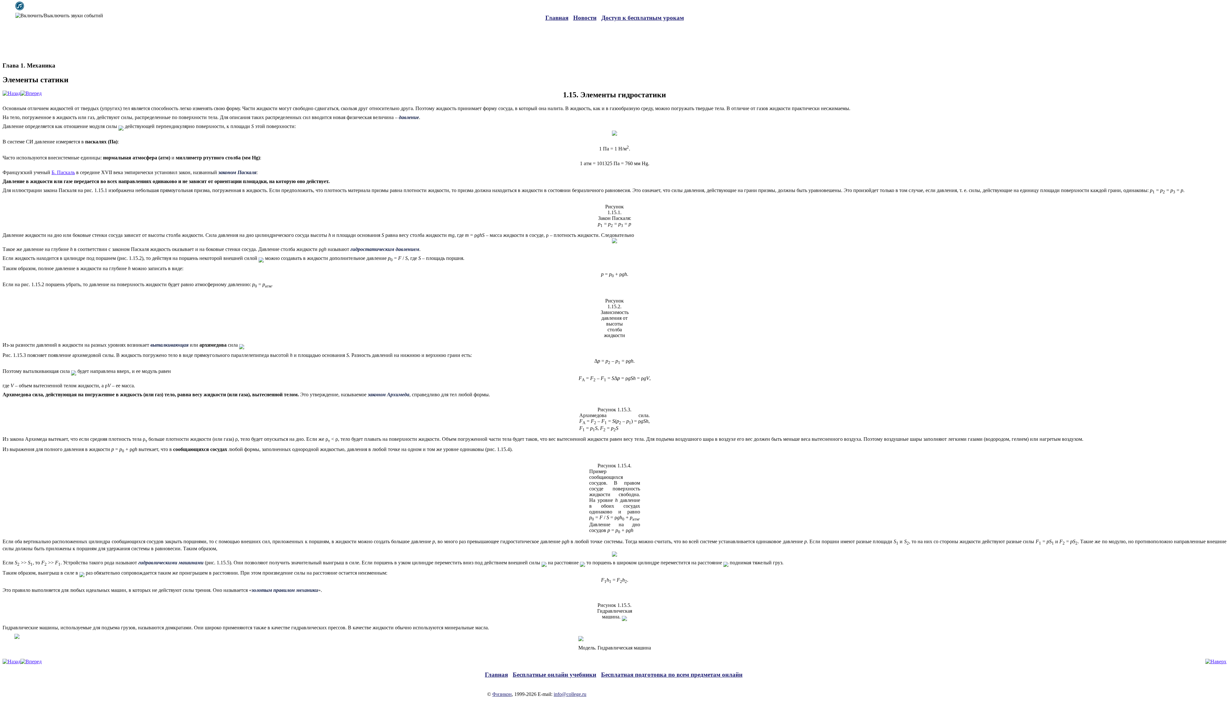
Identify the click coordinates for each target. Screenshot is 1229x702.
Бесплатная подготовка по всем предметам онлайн (672, 674)
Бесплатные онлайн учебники (554, 674)
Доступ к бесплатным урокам (642, 17)
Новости (585, 17)
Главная (556, 17)
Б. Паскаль (63, 172)
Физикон (502, 694)
